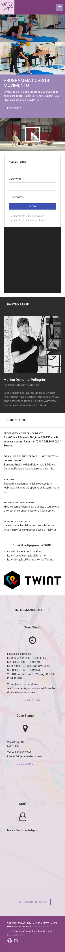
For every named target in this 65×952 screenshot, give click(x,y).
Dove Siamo (25, 715)
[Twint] (32, 579)
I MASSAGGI (29, 19)
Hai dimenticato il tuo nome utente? (27, 220)
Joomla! (11, 931)
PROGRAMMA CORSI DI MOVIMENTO (26, 83)
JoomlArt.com (44, 926)
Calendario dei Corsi (32, 902)
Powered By (12, 940)
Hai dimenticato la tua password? (26, 216)
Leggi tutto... (15, 108)
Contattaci (32, 700)
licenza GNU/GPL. (16, 935)
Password (16, 179)
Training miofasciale (17, 521)
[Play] (32, 134)
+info (43, 405)
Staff (23, 804)
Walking (9, 479)
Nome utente (18, 161)
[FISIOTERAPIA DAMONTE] (7, 7)
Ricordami (18, 197)
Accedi (32, 206)
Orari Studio (32, 627)
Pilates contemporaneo (19, 502)
